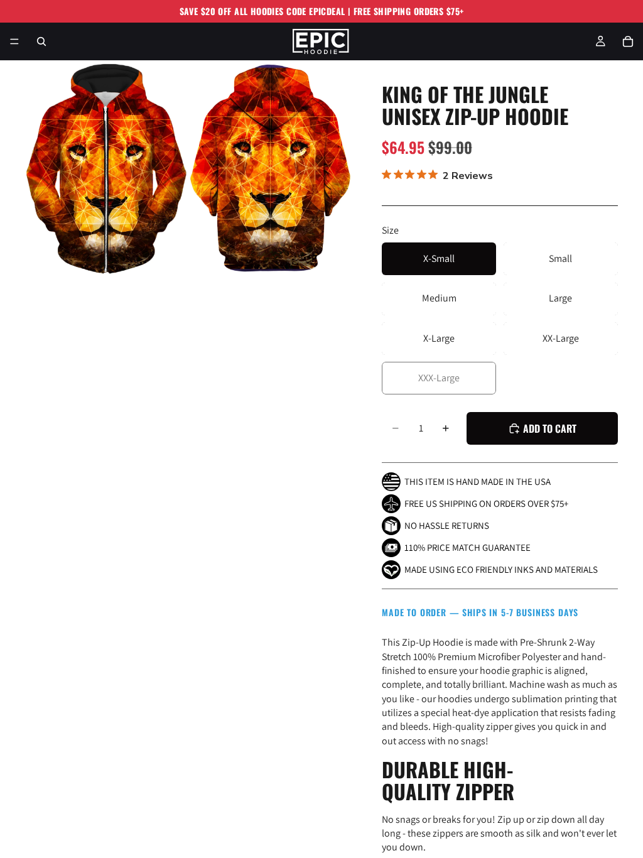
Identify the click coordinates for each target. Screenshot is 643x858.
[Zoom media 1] (106, 168)
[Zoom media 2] (271, 168)
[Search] (41, 41)
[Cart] (628, 41)
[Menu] (14, 41)
